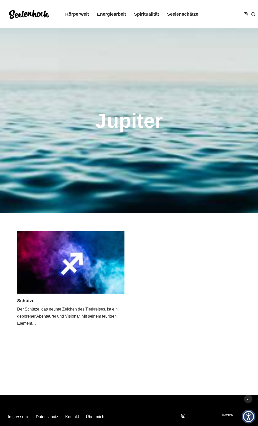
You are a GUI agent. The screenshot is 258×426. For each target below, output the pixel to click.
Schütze (26, 300)
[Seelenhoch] (29, 14)
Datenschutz (47, 417)
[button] (246, 14)
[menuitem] (77, 14)
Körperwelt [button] (77, 14)
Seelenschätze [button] (182, 14)
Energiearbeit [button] (111, 14)
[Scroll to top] (248, 398)
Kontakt (72, 417)
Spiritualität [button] (146, 14)
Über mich (95, 417)
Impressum (18, 417)
